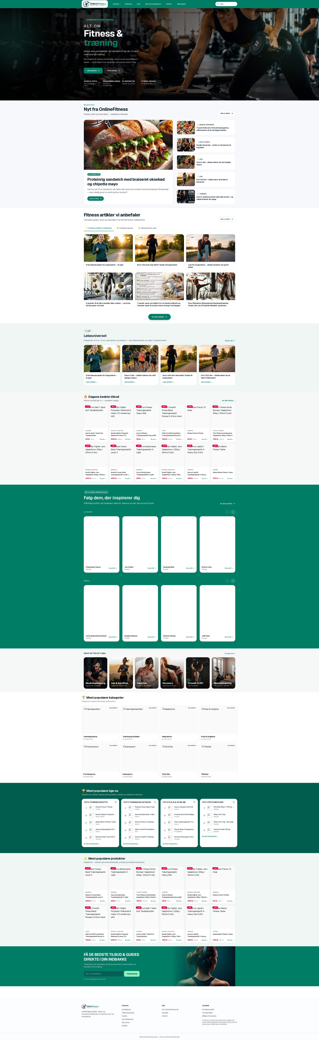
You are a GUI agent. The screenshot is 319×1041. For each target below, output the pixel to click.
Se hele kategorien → (92, 844)
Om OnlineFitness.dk (170, 1009)
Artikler (116, 4)
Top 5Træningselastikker (137, 802)
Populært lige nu (125, 228)
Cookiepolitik (207, 1013)
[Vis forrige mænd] (227, 581)
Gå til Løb (229, 341)
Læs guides (92, 70)
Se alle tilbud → (228, 400)
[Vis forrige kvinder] (227, 512)
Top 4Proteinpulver (213, 802)
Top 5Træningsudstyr (96, 802)
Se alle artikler (158, 317)
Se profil (112, 568)
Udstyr (169, 4)
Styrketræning (127, 1019)
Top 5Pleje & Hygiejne (174, 802)
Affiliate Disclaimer (209, 1016)
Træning (128, 4)
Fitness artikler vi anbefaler (99, 228)
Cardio (124, 1016)
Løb (138, 4)
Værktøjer (181, 4)
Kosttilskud (126, 1009)
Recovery (126, 1022)
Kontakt (165, 1013)
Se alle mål (229, 653)
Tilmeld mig (132, 974)
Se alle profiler (226, 503)
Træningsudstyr (128, 1013)
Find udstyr (112, 70)
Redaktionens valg (147, 228)
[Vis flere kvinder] (233, 512)
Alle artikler (225, 113)
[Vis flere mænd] (233, 581)
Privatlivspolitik (208, 1009)
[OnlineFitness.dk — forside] (95, 4)
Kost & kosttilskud (153, 4)
